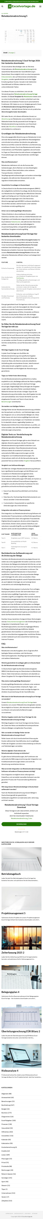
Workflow (12, 126)
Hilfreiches (5, 1132)
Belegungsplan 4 (10, 992)
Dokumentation (7, 77)
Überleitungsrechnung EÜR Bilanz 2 (21, 1031)
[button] (2, 6)
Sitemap (34, 1213)
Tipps (3, 1189)
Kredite (4, 1151)
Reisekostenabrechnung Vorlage (26, 94)
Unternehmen (6, 1193)
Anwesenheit (6, 1097)
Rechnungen (6, 1170)
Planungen (5, 1159)
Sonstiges (5, 1178)
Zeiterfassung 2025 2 (13, 952)
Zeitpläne (5, 1201)
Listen (4, 1155)
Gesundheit (6, 1128)
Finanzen (5, 1124)
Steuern (4, 1185)
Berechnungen (7, 402)
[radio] (18, 829)
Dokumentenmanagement (16, 621)
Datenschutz (19, 1213)
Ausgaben (5, 79)
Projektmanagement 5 (14, 913)
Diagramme (6, 1116)
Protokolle (5, 1166)
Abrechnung (6, 119)
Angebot (27, 461)
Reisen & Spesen (7, 1174)
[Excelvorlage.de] (21, 6)
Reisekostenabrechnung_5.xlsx (21, 818)
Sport (3, 1181)
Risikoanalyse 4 (10, 1070)
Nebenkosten (15, 222)
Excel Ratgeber (7, 1120)
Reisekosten (28, 96)
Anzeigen (11, 52)
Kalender (5, 1139)
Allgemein (5, 13)
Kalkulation (6, 1143)
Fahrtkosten (20, 278)
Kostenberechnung (8, 1147)
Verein (4, 1197)
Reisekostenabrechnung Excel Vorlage (20, 702)
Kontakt (28, 1213)
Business (5, 1113)
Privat (4, 1162)
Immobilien (5, 1136)
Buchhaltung (6, 1105)
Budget (4, 1109)
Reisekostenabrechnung (23, 69)
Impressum (9, 1213)
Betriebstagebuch (11, 874)
